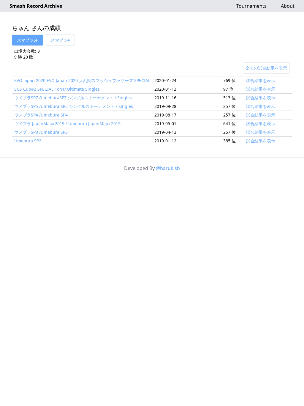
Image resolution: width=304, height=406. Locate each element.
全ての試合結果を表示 (266, 68)
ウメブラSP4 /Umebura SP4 (41, 115)
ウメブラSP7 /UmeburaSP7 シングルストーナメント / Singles (73, 97)
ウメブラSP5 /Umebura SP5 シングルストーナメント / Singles (73, 106)
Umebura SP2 (27, 141)
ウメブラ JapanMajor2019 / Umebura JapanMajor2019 (67, 123)
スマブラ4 (60, 40)
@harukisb (168, 168)
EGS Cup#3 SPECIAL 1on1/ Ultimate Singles (57, 89)
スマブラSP (27, 40)
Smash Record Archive (36, 6)
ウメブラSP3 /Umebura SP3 (41, 132)
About (287, 6)
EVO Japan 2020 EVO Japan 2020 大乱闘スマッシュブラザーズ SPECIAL (82, 80)
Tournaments (251, 6)
